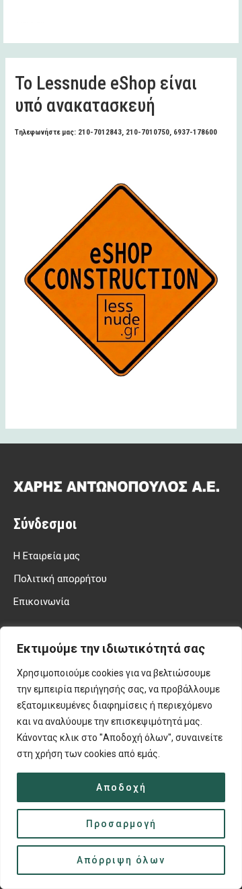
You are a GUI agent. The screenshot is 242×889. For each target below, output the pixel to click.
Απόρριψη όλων (121, 860)
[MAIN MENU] (211, 21)
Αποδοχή (121, 787)
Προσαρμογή (121, 823)
